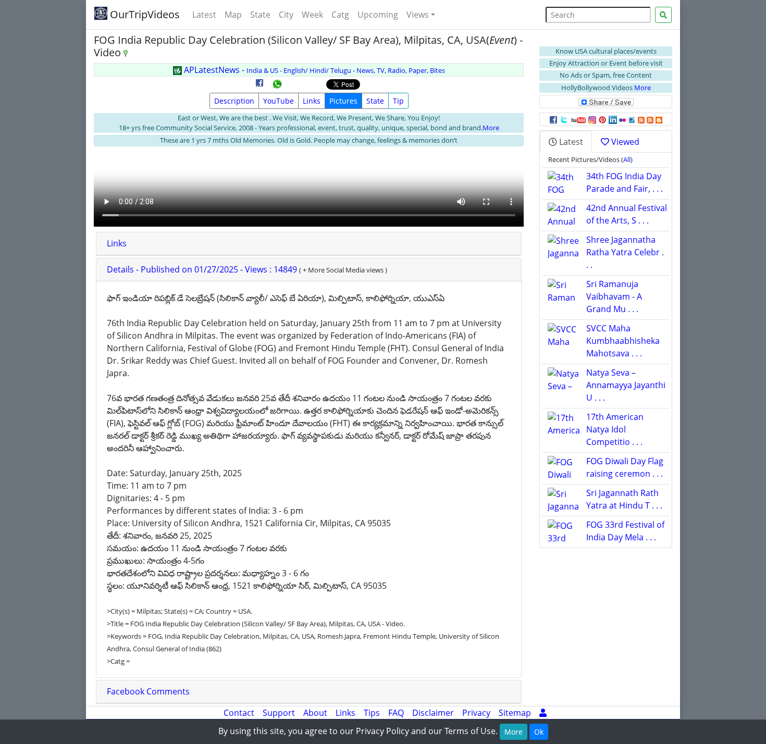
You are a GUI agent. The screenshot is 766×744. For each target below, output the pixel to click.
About (315, 712)
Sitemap (515, 712)
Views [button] (417, 14)
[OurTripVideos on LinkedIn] (613, 119)
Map (233, 14)
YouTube (278, 101)
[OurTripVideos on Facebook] (553, 119)
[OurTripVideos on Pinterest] (602, 119)
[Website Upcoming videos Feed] (650, 119)
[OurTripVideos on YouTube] (578, 119)
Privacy (476, 712)
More (491, 127)
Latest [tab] (570, 141)
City (286, 14)
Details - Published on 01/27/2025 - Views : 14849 (203, 269)
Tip (398, 101)
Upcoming (377, 14)
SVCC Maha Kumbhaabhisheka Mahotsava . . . (623, 341)
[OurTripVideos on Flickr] (622, 119)
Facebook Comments (148, 691)
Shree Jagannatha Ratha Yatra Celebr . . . (625, 252)
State (260, 14)
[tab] (308, 243)
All (627, 159)
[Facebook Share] (259, 86)
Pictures (343, 101)
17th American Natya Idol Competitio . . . (615, 429)
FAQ (396, 712)
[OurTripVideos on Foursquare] (632, 119)
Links (311, 101)
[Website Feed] (641, 119)
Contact (239, 712)
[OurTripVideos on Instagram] (592, 119)
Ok (538, 732)
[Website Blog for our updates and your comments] (659, 119)
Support (279, 712)
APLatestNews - (313, 70)
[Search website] (663, 15)
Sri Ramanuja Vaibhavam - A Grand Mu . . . (614, 296)
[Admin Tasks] (543, 712)
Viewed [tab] (624, 141)
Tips (372, 712)
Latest (204, 14)
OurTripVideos (143, 14)
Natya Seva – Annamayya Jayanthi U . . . (625, 385)
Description (234, 101)
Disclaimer (433, 712)
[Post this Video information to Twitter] (564, 119)
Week (312, 14)
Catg (340, 14)
